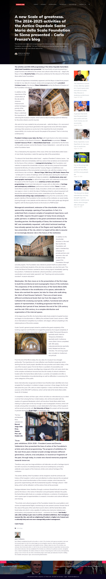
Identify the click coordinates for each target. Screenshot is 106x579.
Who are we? (72, 4)
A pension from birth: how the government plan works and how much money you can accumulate (81, 118)
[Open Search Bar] (89, 4)
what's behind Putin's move (12, 566)
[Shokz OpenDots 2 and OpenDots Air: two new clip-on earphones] (81, 138)
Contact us (82, 4)
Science (36, 4)
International (53, 4)
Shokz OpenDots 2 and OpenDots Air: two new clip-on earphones (81, 144)
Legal (65, 576)
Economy (43, 4)
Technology (62, 4)
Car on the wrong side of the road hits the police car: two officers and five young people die (81, 169)
